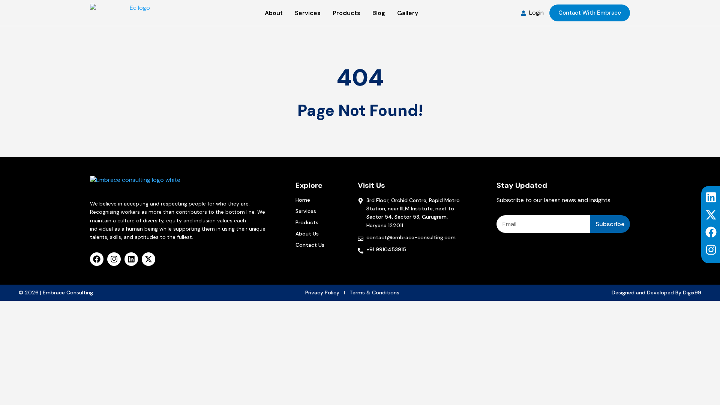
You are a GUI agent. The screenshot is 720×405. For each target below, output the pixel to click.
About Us (307, 233)
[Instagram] (711, 249)
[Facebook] (711, 232)
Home (303, 199)
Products (307, 222)
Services (306, 211)
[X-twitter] (711, 214)
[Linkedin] (711, 197)
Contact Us (310, 245)
